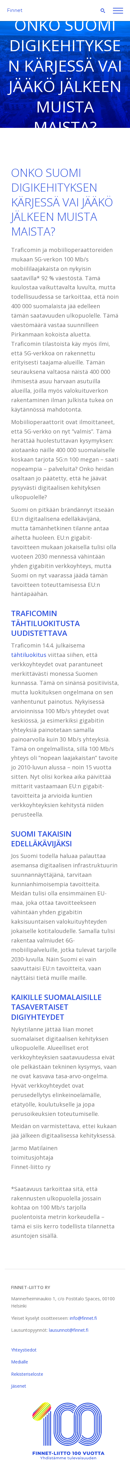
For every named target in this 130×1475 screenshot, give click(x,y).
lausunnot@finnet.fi (68, 1330)
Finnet (14, 10)
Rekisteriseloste (27, 1374)
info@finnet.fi (83, 1318)
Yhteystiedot (24, 1350)
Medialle (19, 1362)
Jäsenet (18, 1386)
